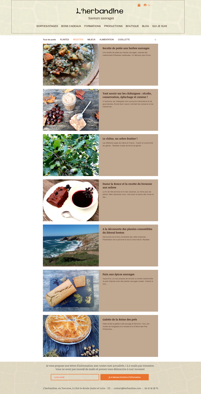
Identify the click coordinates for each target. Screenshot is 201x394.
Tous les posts (49, 39)
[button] (139, 4)
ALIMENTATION (107, 39)
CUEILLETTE (124, 39)
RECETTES (78, 39)
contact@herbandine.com (127, 388)
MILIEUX (91, 39)
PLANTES (64, 39)
